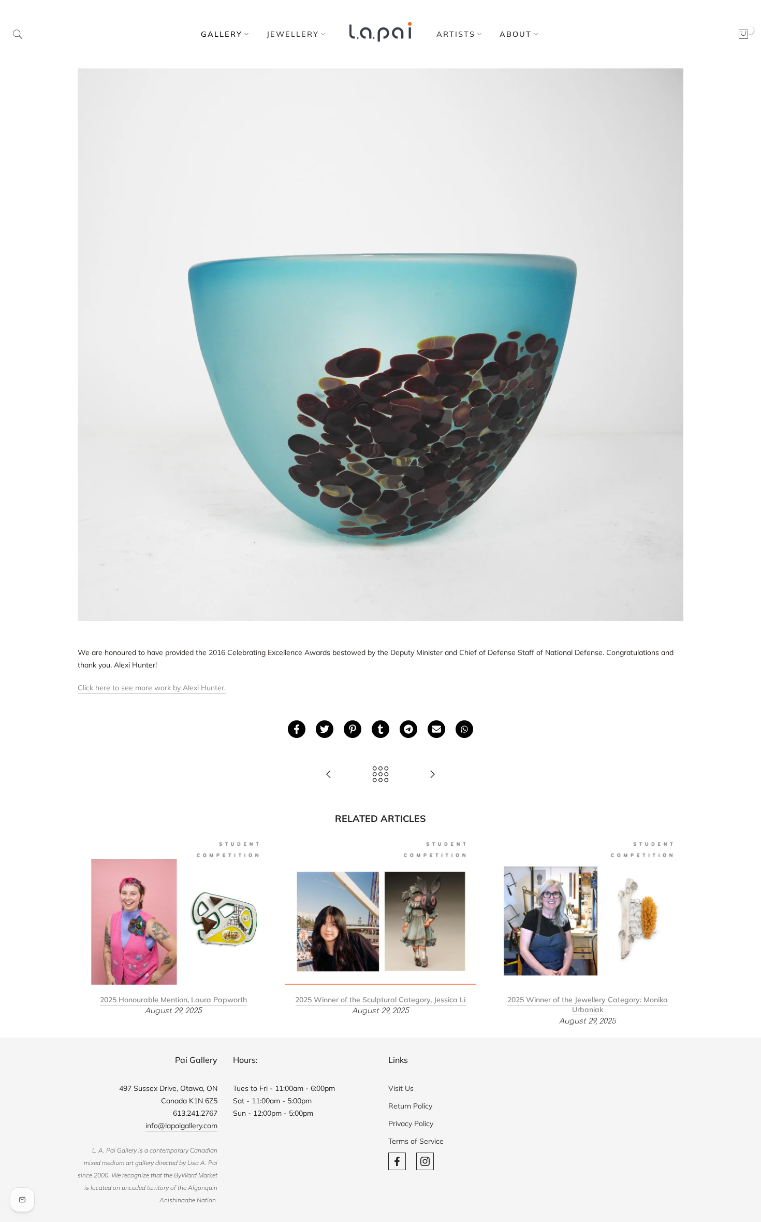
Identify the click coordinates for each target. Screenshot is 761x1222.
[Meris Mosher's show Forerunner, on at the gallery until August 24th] (329, 775)
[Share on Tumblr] (380, 729)
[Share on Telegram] (408, 729)
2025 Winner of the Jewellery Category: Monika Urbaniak (587, 1004)
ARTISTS (455, 34)
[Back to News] (380, 775)
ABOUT (516, 34)
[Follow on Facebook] (397, 1161)
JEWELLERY (293, 34)
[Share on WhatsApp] (464, 729)
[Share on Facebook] (296, 729)
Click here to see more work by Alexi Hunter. (152, 687)
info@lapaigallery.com (181, 1125)
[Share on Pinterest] (352, 729)
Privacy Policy (410, 1123)
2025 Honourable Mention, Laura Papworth (173, 999)
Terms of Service (416, 1141)
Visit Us (401, 1088)
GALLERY (221, 34)
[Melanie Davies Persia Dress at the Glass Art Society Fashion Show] (432, 775)
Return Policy (410, 1106)
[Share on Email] (436, 729)
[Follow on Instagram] (425, 1161)
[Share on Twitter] (324, 729)
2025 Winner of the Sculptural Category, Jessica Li (380, 999)
